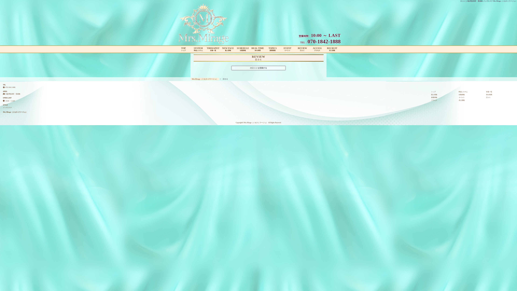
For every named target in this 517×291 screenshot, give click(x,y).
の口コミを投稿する (258, 68)
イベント (462, 97)
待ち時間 (489, 94)
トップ (433, 92)
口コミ (488, 97)
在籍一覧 (489, 92)
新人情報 (434, 94)
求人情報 (462, 100)
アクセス (434, 100)
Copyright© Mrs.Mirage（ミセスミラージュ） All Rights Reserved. (258, 123)
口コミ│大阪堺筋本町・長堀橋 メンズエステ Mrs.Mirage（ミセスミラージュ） (488, 1)
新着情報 (434, 97)
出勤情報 (462, 94)
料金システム (463, 92)
